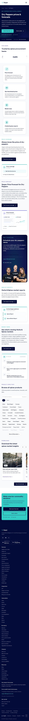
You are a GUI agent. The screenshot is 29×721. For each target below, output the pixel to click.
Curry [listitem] (15, 415)
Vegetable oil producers (7, 645)
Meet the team (5, 653)
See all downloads (20, 484)
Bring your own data (6, 594)
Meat (3, 616)
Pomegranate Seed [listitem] (6, 427)
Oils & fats (4, 604)
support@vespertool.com (9, 259)
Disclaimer (15, 710)
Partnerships (4, 659)
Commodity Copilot (6, 553)
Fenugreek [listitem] (13, 418)
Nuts (3, 618)
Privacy (3, 710)
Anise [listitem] (3, 404)
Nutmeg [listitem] (19, 424)
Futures (3, 561)
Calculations (4, 577)
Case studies (4, 671)
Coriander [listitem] (10, 412)
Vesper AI (4, 551)
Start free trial (7, 30)
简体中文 (26, 716)
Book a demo (19, 30)
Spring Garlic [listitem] (5, 430)
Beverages (4, 610)
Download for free (7, 476)
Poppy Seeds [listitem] (16, 427)
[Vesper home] (5, 2)
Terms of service (5, 712)
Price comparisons (6, 565)
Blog (3, 667)
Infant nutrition (5, 635)
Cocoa (3, 606)
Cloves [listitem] (4, 412)
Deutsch (9, 715)
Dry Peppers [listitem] (22, 415)
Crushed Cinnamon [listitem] (19, 412)
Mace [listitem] (22, 421)
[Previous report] (22, 447)
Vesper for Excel (5, 590)
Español (18, 715)
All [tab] (3, 400)
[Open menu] (26, 2)
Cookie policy (9, 710)
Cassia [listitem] (19, 407)
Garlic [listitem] (3, 421)
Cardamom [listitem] (5, 407)
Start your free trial (13, 508)
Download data (5, 592)
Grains (3, 602)
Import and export (5, 569)
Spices (6, 8)
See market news (8, 348)
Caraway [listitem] (17, 404)
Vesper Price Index (6, 549)
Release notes (5, 678)
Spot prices (4, 557)
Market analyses (5, 571)
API (2, 588)
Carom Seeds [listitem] (13, 407)
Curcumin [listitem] (10, 415)
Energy (3, 622)
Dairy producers (5, 633)
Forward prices (5, 559)
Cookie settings (13, 712)
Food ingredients (5, 614)
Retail (3, 639)
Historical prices (5, 563)
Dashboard (4, 579)
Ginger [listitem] (9, 421)
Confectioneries (5, 631)
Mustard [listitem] (4, 424)
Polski (23, 715)
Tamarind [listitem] (21, 430)
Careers (3, 655)
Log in (3, 705)
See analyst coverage (9, 301)
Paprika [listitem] (24, 424)
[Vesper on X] (9, 538)
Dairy (3, 600)
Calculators (4, 677)
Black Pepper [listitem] (10, 404)
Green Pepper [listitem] (16, 421)
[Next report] (26, 447)
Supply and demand (6, 567)
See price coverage (8, 159)
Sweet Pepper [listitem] (14, 430)
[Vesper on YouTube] (6, 538)
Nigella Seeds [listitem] (12, 424)
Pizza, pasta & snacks (6, 637)
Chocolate (4, 629)
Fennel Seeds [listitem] (5, 418)
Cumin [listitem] (3, 415)
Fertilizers (4, 612)
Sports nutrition (5, 643)
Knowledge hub (5, 675)
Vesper (3, 8)
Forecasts (4, 555)
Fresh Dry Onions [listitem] (22, 418)
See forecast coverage (9, 205)
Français (14, 715)
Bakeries (3, 627)
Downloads (4, 673)
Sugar (3, 608)
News (3, 573)
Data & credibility (5, 661)
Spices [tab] (8, 400)
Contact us (4, 657)
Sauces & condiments (6, 641)
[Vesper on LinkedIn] (3, 538)
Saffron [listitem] (23, 427)
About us (4, 651)
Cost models (4, 575)
